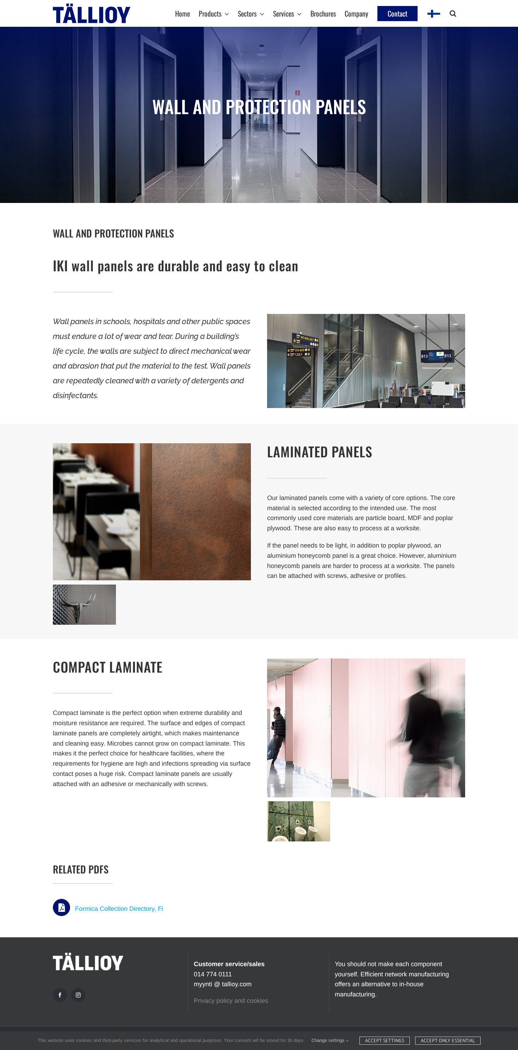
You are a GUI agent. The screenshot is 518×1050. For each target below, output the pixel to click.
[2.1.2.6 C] (366, 661)
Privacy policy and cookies (231, 1000)
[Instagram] (78, 995)
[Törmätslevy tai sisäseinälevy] (366, 317)
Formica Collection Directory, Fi (119, 908)
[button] (453, 13)
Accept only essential (448, 1040)
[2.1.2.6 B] (152, 446)
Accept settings (384, 1040)
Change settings (329, 1040)
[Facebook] (60, 995)
